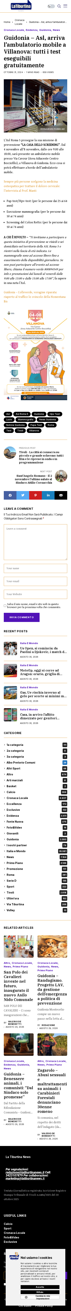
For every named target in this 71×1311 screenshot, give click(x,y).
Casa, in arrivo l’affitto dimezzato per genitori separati (38, 718)
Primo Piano (36, 863)
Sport (36, 886)
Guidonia (45, 30)
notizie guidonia (15, 425)
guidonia (39, 414)
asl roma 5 (22, 414)
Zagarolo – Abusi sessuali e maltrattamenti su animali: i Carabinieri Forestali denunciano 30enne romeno (52, 1091)
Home (7, 21)
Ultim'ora (36, 898)
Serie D (36, 880)
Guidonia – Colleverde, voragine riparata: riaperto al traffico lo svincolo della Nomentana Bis (35, 297)
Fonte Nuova (36, 821)
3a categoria (36, 756)
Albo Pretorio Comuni (36, 762)
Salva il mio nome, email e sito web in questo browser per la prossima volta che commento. (34, 606)
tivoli (20, 430)
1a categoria (36, 744)
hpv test (55, 414)
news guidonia (47, 419)
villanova (34, 430)
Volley (36, 910)
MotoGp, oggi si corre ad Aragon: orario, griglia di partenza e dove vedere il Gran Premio (40, 675)
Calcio (36, 792)
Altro (36, 774)
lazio (9, 419)
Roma (36, 874)
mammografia (25, 419)
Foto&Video (36, 827)
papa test (36, 425)
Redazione (48, 1025)
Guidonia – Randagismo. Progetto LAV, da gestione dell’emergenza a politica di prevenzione (52, 989)
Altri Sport (36, 768)
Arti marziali (36, 780)
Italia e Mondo (29, 643)
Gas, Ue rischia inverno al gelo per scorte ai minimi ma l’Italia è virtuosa (43, 696)
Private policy (44, 1305)
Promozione (36, 868)
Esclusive (36, 809)
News (56, 30)
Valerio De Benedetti (14, 1022)
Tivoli (36, 892)
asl (8, 414)
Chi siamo (25, 1305)
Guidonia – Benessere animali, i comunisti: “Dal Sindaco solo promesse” (18, 1085)
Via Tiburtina (36, 904)
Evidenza (31, 30)
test (8, 430)
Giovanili (36, 833)
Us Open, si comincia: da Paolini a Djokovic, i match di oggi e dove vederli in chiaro (43, 651)
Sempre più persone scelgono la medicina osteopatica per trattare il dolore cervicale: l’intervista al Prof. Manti (32, 186)
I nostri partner (36, 845)
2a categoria (36, 750)
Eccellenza (36, 803)
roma (51, 425)
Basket (36, 786)
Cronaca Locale (14, 30)
